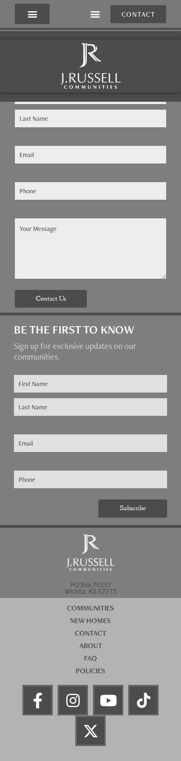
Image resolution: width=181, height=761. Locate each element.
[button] (32, 14)
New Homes (90, 620)
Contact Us (51, 299)
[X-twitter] (90, 730)
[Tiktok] (143, 700)
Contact (90, 633)
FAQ (90, 658)
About (90, 645)
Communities (90, 608)
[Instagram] (73, 700)
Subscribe (133, 508)
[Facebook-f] (37, 700)
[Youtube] (108, 700)
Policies (90, 671)
